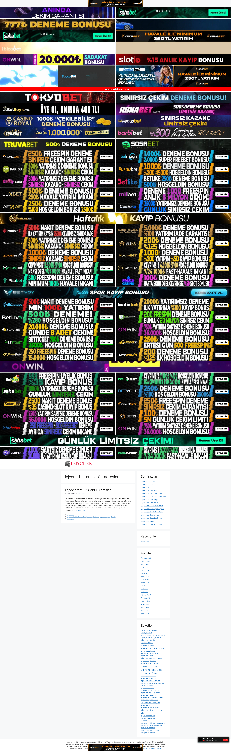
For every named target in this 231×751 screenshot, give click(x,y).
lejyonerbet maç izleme (150, 690)
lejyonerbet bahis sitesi (152, 648)
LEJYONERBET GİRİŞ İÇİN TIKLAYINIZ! (115, 89)
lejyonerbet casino (147, 656)
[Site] (57, 156)
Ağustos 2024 (146, 595)
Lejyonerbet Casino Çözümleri (152, 493)
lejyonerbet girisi (149, 663)
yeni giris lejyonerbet (148, 733)
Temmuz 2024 (146, 598)
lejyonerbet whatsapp (149, 721)
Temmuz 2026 (146, 558)
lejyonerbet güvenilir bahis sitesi (148, 676)
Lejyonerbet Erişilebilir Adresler (88, 490)
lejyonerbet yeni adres (157, 723)
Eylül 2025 (144, 567)
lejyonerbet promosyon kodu (152, 697)
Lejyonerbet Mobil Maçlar (150, 503)
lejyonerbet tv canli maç (150, 707)
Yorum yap (70, 519)
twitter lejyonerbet (148, 728)
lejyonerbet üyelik (158, 725)
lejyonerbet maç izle (147, 688)
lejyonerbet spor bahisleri (149, 700)
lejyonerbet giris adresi (148, 661)
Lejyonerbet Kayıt (159, 683)
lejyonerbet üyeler (147, 725)
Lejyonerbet (70, 515)
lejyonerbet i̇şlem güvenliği (108, 517)
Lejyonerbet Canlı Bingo (149, 500)
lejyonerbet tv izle (148, 716)
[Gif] (115, 218)
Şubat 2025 (145, 576)
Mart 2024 (144, 610)
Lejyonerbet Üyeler (148, 521)
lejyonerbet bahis (147, 645)
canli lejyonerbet (146, 633)
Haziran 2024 (146, 601)
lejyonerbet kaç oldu (147, 685)
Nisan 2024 (145, 607)
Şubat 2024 (145, 613)
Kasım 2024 (145, 586)
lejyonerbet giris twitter (92, 517)
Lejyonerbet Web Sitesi (148, 718)
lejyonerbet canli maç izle (149, 653)
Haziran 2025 (146, 570)
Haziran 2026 (146, 561)
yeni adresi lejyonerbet (150, 730)
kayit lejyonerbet (146, 638)
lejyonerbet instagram (150, 680)
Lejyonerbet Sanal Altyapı (150, 515)
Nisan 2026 (145, 564)
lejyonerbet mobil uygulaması (150, 693)
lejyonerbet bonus (148, 651)
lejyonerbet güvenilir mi (148, 678)
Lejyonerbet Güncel (149, 673)
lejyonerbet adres (148, 640)
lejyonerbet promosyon (148, 695)
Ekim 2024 (144, 589)
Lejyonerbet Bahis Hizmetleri (151, 524)
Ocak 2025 (145, 579)
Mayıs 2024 (145, 604)
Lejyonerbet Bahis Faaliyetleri (151, 518)
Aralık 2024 (145, 583)
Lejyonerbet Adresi (148, 481)
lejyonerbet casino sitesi (152, 658)
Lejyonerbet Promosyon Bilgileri (152, 509)
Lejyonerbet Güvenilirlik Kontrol (152, 506)
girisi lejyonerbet (147, 635)
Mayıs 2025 (145, 573)
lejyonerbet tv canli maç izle (151, 711)
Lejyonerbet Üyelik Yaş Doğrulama (153, 496)
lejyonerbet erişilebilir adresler (76, 517)
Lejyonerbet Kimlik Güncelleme (152, 512)
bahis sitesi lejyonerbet (150, 630)
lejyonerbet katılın (147, 683)
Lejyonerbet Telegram (150, 702)
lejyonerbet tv (145, 705)
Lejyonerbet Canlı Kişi (149, 490)
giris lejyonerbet (160, 635)
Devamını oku (80, 510)
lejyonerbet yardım (145, 723)
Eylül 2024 (144, 592)
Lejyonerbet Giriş (147, 484)
